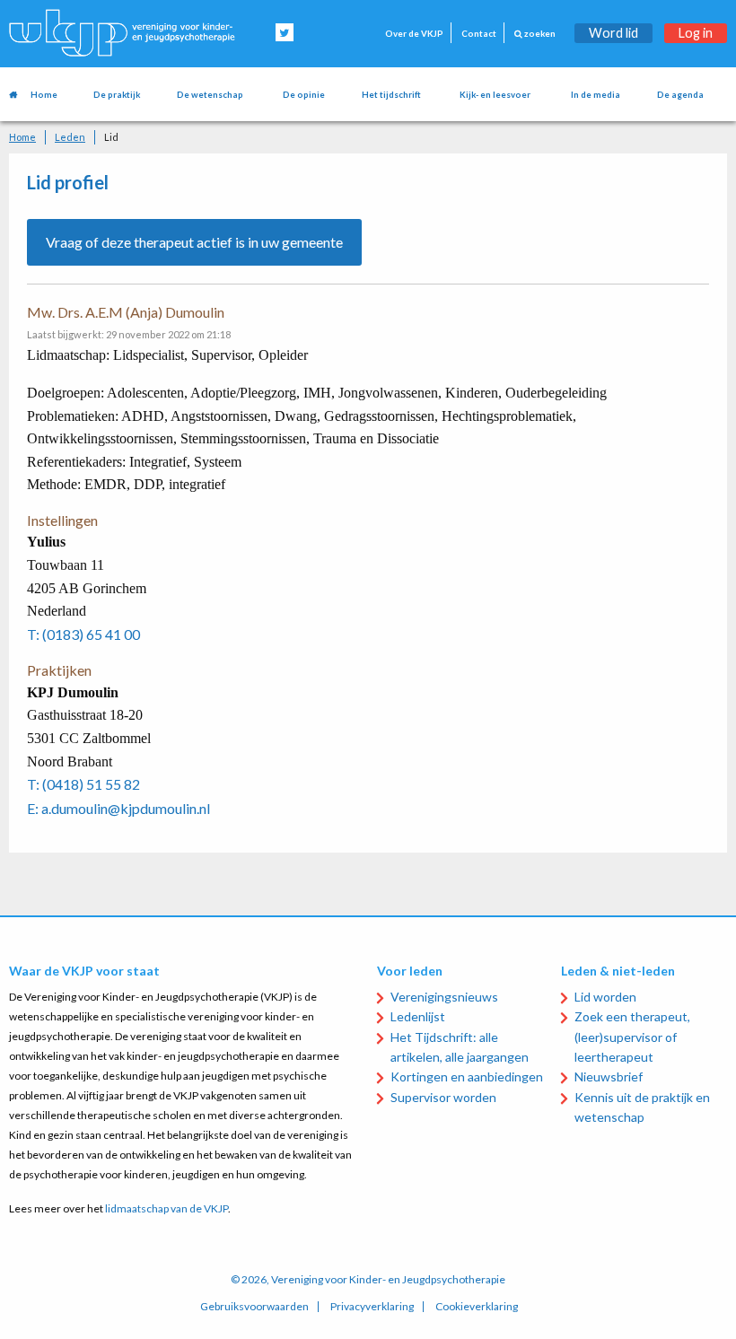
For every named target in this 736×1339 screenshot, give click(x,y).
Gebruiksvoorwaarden (254, 1306)
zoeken (539, 34)
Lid (111, 137)
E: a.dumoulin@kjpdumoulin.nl (118, 808)
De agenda (680, 95)
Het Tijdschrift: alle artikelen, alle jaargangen (459, 1046)
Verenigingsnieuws (444, 996)
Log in (696, 32)
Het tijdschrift (391, 95)
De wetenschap (210, 95)
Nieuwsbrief (608, 1076)
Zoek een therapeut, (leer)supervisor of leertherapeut (632, 1036)
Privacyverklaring (372, 1306)
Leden (70, 137)
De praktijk (116, 95)
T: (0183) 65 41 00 (83, 634)
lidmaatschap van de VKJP (166, 1208)
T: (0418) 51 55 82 (83, 783)
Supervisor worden (443, 1097)
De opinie (304, 95)
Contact (478, 34)
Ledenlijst (417, 1016)
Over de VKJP (414, 34)
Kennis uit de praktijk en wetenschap (642, 1107)
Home (44, 95)
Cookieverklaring (476, 1306)
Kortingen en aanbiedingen (466, 1076)
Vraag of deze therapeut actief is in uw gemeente (194, 241)
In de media (595, 95)
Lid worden (605, 996)
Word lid (613, 32)
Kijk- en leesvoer (495, 95)
